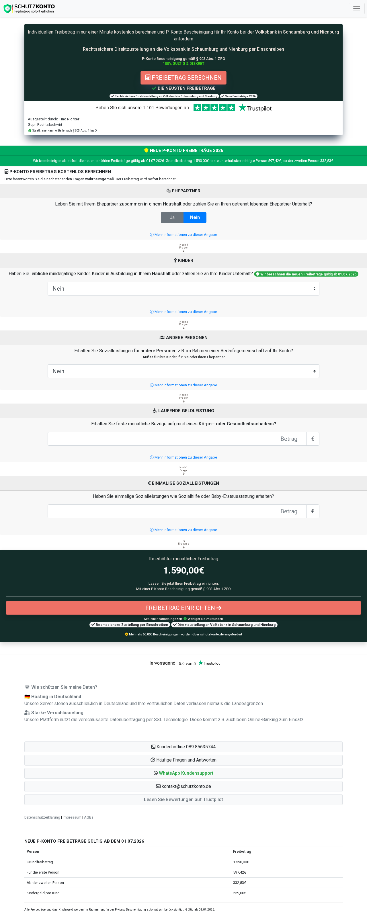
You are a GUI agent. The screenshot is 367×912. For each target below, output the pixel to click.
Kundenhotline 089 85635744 (185, 746)
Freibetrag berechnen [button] (186, 77)
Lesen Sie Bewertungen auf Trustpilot (183, 799)
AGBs (88, 817)
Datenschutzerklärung (42, 817)
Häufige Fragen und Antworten (185, 760)
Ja (172, 217)
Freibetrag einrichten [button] (180, 607)
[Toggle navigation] (357, 8)
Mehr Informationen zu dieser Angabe (185, 234)
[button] (183, 773)
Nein (195, 217)
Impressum (72, 817)
